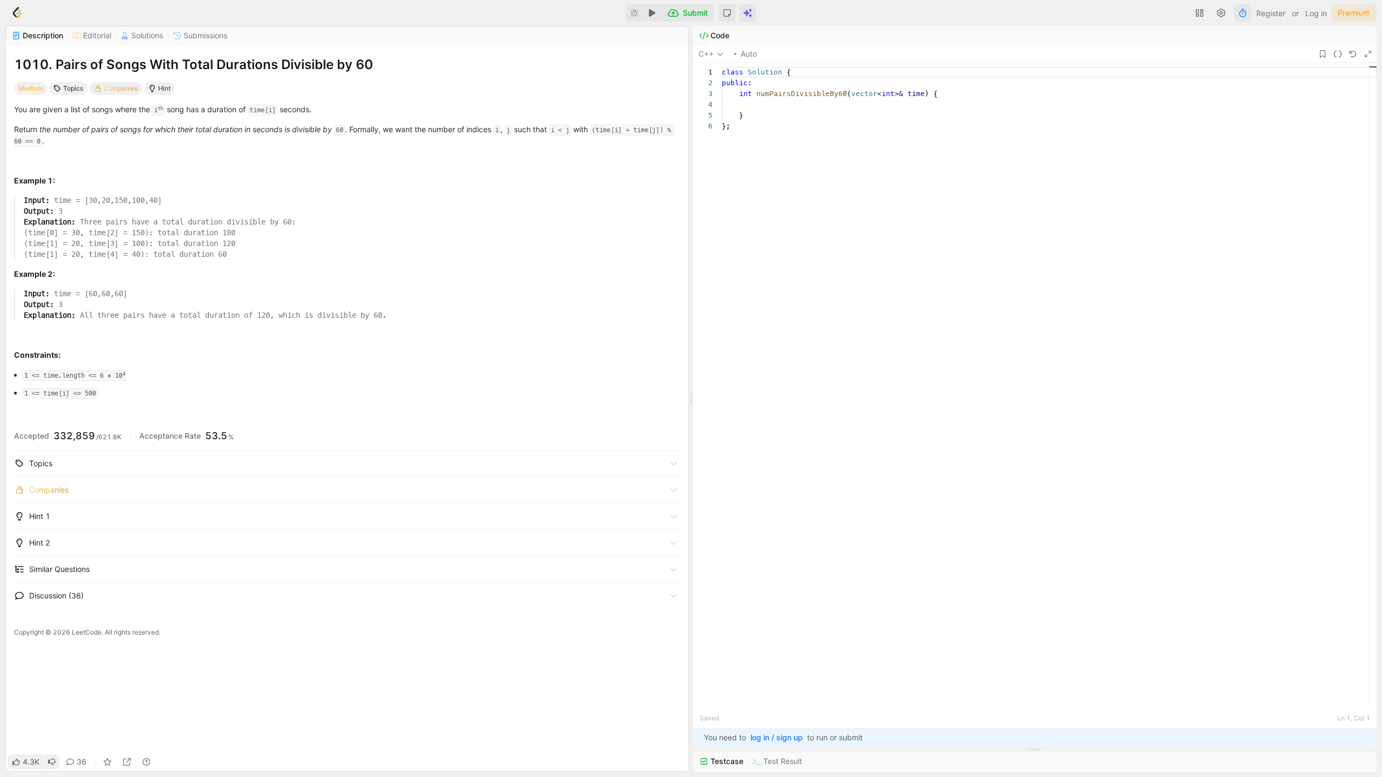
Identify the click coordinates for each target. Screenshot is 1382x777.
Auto (749, 53)
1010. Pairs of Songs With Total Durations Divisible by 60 (193, 64)
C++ (706, 53)
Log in (1316, 13)
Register (1270, 13)
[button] (727, 13)
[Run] (652, 13)
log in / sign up (776, 737)
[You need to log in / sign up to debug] (634, 13)
